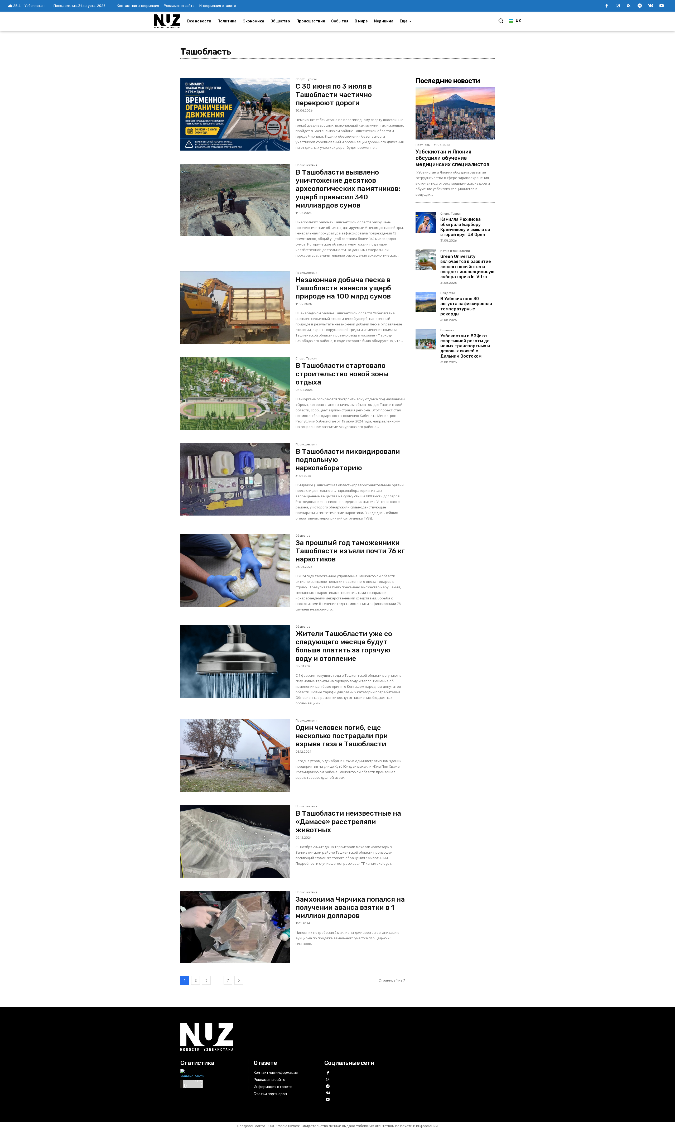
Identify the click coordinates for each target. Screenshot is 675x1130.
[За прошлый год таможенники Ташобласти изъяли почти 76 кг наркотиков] (235, 570)
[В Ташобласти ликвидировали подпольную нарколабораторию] (235, 479)
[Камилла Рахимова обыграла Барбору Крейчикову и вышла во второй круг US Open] (426, 222)
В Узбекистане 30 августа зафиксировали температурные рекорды (466, 306)
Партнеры (423, 144)
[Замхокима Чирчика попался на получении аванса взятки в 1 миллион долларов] (235, 927)
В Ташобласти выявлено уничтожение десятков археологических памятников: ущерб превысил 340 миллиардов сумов (348, 188)
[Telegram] (639, 6)
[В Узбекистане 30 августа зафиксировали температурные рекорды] (426, 302)
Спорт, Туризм (306, 79)
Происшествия (306, 165)
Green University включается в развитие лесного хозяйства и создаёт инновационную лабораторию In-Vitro (467, 266)
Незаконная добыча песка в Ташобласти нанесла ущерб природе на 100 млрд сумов (343, 288)
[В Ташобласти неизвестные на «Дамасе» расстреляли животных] (235, 841)
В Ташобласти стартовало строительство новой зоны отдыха (342, 374)
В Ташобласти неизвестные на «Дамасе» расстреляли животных (348, 821)
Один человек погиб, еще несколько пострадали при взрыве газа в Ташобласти (342, 736)
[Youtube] (661, 6)
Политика (447, 330)
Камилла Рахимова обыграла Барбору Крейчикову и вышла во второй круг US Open (465, 227)
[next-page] (238, 980)
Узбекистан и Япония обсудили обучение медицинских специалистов (452, 157)
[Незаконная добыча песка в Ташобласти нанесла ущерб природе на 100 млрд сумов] (235, 307)
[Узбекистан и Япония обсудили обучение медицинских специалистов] (455, 113)
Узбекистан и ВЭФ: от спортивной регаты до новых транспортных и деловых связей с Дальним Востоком (465, 346)
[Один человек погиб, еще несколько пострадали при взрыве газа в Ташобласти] (235, 755)
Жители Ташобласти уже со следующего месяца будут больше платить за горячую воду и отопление (344, 646)
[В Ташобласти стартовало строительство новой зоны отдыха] (235, 393)
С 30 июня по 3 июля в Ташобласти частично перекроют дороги (334, 94)
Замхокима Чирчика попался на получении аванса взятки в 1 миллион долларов (350, 907)
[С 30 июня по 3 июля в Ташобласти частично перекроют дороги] (235, 114)
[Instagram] (617, 6)
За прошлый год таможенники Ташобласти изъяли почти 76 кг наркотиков (350, 551)
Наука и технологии (455, 251)
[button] (500, 20)
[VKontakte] (650, 6)
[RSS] (628, 6)
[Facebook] (606, 6)
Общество (303, 535)
